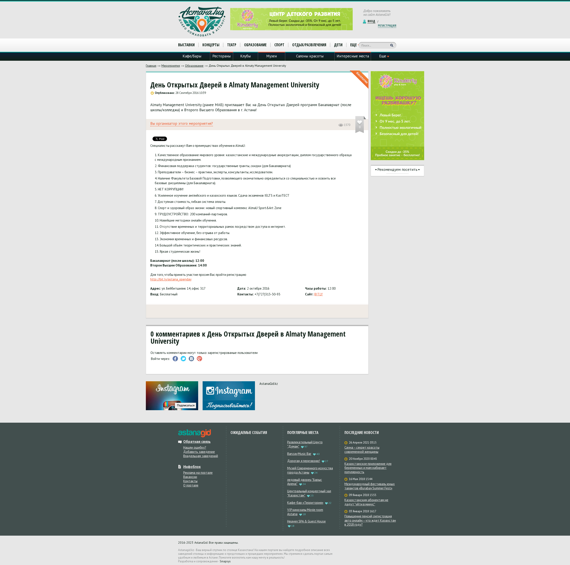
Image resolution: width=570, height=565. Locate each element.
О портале (190, 485)
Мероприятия (170, 66)
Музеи (271, 56)
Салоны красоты (310, 56)
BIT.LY (318, 294)
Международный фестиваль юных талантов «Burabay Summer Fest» (369, 486)
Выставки (186, 44)
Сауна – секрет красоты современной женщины (361, 450)
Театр (231, 44)
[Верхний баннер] (291, 19)
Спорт (279, 44)
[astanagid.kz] (194, 433)
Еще (353, 45)
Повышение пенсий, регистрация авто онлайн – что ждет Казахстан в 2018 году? (370, 520)
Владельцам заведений (200, 456)
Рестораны (221, 56)
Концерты (210, 44)
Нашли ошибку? (194, 447)
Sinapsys (225, 561)
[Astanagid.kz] (202, 21)
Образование (194, 66)
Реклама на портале (198, 472)
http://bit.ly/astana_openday (170, 279)
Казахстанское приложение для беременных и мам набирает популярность (367, 468)
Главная (151, 66)
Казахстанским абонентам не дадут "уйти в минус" (366, 502)
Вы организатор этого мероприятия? (181, 123)
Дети (338, 44)
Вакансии (190, 477)
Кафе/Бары (192, 56)
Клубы (245, 56)
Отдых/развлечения (309, 44)
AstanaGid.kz (268, 383)
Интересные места (353, 56)
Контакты (190, 481)
